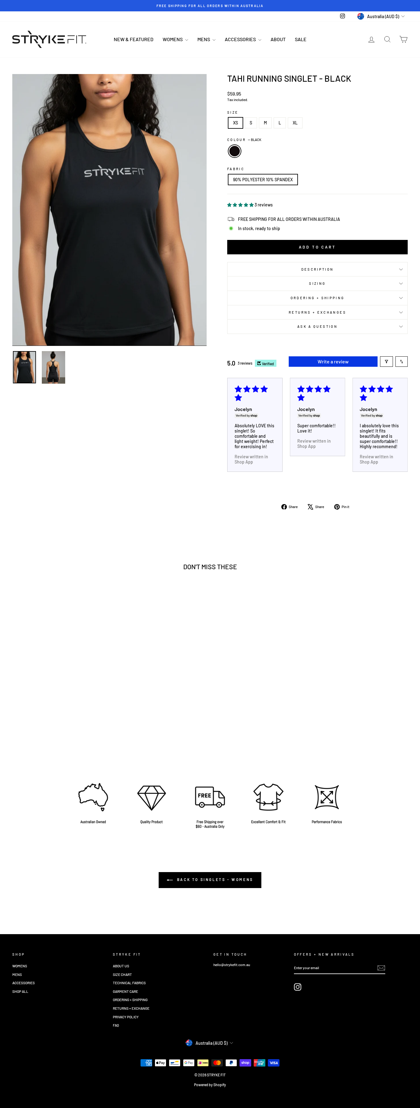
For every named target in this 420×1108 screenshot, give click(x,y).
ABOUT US (121, 966)
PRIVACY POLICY (126, 1017)
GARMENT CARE (125, 991)
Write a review (333, 361)
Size (232, 112)
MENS (204, 39)
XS (235, 122)
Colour (244, 140)
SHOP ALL (20, 991)
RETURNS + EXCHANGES (317, 312)
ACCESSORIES (241, 39)
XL (295, 122)
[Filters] (386, 361)
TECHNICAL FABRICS (129, 983)
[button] (241, 204)
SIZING (317, 283)
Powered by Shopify (210, 1085)
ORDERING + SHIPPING (318, 298)
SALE (301, 39)
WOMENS (173, 39)
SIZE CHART (122, 974)
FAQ (116, 1025)
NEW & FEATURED (133, 39)
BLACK (234, 151)
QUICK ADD (59, 719)
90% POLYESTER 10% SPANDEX (263, 179)
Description (317, 269)
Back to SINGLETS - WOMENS (214, 879)
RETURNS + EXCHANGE (131, 1008)
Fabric (235, 169)
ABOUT (278, 39)
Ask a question (317, 326)
